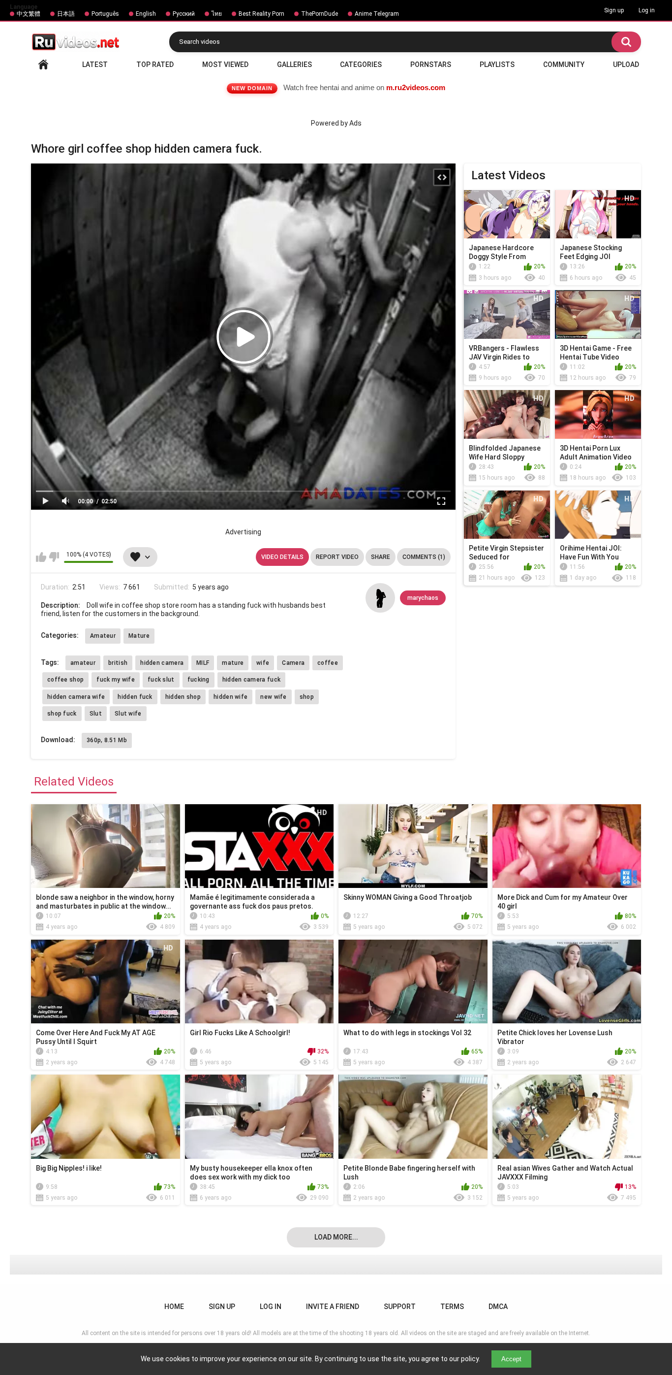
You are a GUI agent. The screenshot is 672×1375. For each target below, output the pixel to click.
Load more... (336, 1237)
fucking (198, 679)
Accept (511, 1359)
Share (380, 557)
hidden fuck (135, 696)
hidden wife (230, 696)
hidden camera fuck (251, 679)
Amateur (103, 635)
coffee (327, 662)
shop (307, 696)
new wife (273, 696)
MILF (202, 662)
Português (105, 13)
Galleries (294, 64)
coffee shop (65, 679)
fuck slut (161, 679)
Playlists (497, 64)
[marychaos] (380, 598)
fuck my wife (115, 679)
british (117, 662)
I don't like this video (54, 557)
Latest (95, 64)
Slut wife (128, 713)
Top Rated (155, 64)
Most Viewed (225, 64)
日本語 (66, 13)
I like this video (41, 557)
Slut (96, 713)
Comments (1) (423, 557)
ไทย (217, 13)
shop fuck (62, 713)
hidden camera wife (76, 696)
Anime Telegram (377, 13)
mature (233, 662)
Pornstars (430, 64)
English (146, 13)
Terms (452, 1306)
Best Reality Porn (261, 13)
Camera (293, 662)
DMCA (498, 1306)
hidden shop (183, 696)
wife (262, 662)
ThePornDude (319, 13)
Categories (361, 64)
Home (43, 64)
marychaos (422, 597)
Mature (139, 635)
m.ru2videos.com (415, 87)
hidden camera (161, 662)
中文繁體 (28, 13)
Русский (184, 13)
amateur (82, 662)
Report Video (337, 557)
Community (563, 64)
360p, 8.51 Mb (107, 740)
